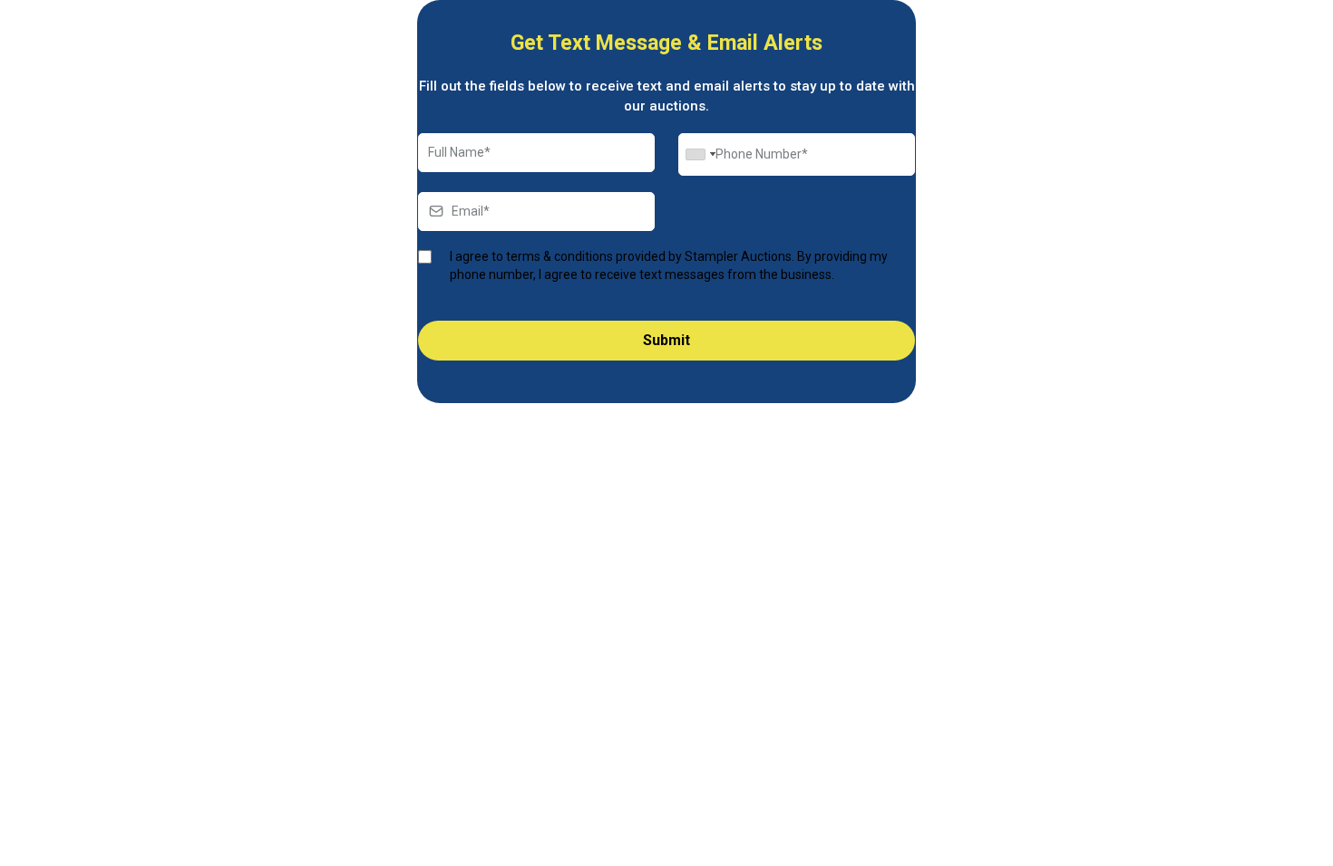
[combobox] (700, 154)
